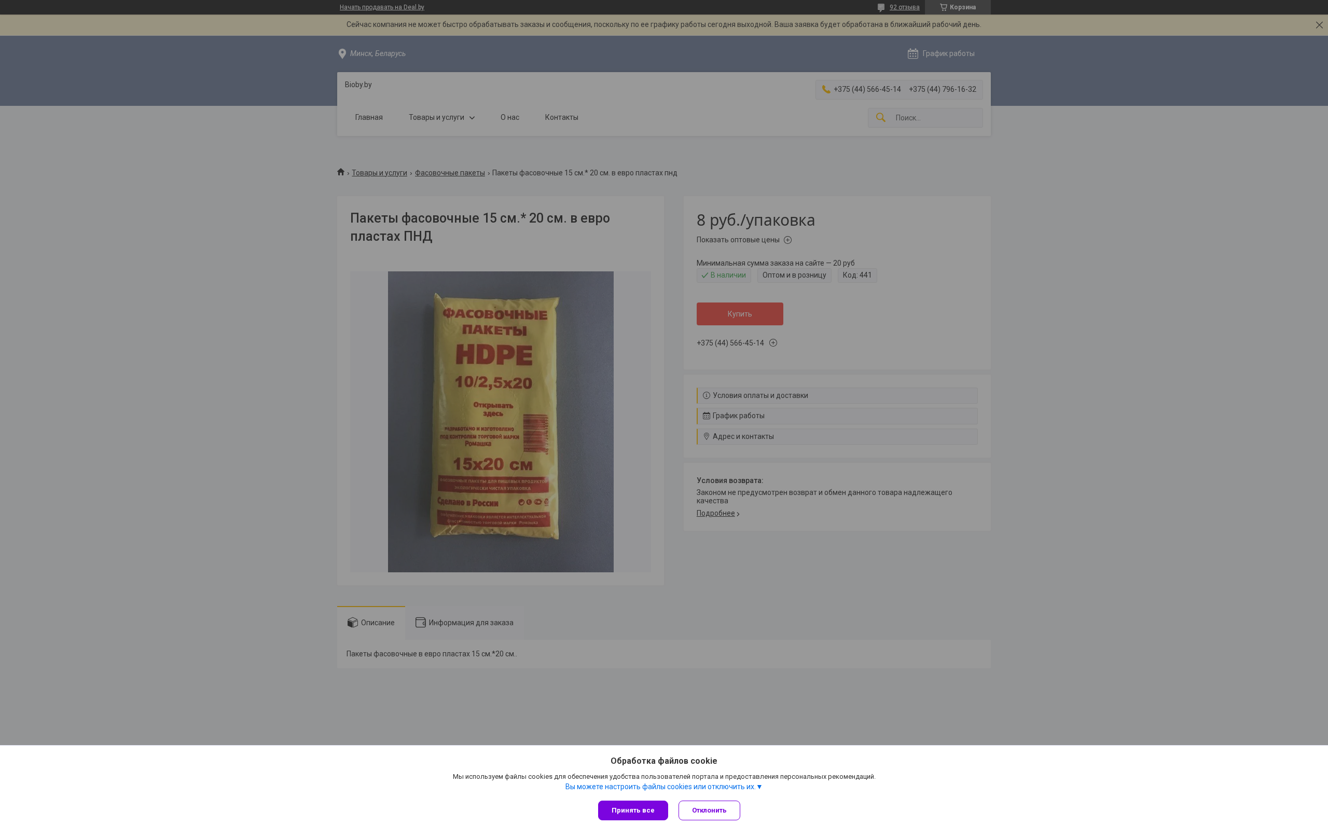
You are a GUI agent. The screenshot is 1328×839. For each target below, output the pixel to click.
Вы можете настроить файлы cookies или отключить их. (660, 786)
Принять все (633, 810)
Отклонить (709, 810)
